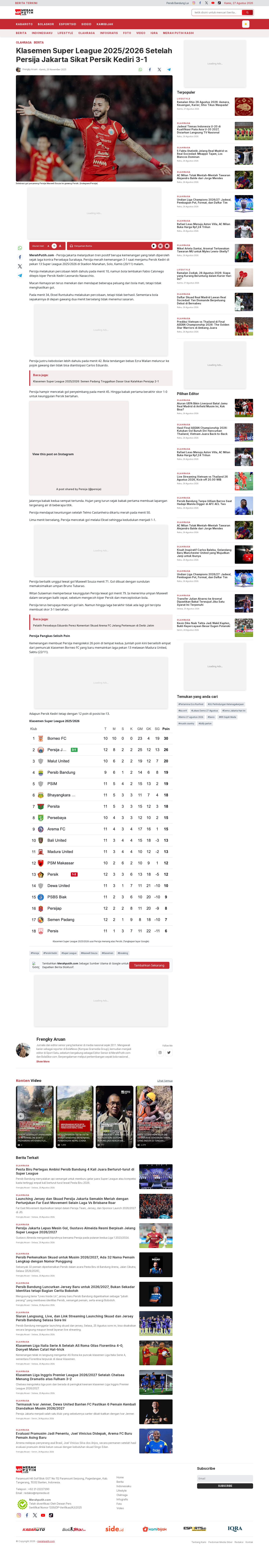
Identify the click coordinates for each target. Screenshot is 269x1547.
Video (140, 33)
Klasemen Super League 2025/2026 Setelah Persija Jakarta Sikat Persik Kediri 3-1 (94, 55)
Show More (43, 1061)
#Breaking (123, 953)
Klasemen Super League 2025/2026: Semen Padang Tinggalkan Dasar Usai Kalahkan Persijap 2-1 (96, 381)
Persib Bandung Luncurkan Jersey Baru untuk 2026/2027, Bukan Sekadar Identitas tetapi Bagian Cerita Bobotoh (150, 3)
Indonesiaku (42, 33)
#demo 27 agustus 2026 (190, 717)
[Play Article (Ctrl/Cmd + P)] (153, 246)
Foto (127, 33)
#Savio (211, 717)
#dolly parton (205, 723)
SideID (86, 24)
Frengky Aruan (30, 69)
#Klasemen (107, 953)
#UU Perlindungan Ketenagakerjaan (226, 704)
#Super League (68, 953)
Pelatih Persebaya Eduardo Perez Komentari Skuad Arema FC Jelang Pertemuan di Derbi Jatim (93, 625)
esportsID (67, 24)
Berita (21, 33)
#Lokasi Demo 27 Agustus (204, 710)
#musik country (186, 723)
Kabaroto (24, 24)
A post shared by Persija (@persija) (78, 489)
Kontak (249, 1542)
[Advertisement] (94, 213)
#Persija (35, 953)
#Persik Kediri (50, 953)
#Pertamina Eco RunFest (190, 704)
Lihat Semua (165, 1080)
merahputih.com (46, 1541)
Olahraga (86, 33)
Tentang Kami (198, 1542)
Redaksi (239, 1542)
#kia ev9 (182, 710)
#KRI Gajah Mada (227, 717)
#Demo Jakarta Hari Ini (233, 710)
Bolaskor (46, 24)
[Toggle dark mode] (245, 24)
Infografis (109, 33)
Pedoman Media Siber (220, 1542)
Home (120, 1477)
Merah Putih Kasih (178, 33)
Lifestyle (65, 33)
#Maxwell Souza (89, 953)
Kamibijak (105, 24)
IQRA (154, 33)
